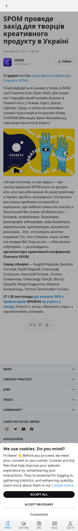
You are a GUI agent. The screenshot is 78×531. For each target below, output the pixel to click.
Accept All (39, 494)
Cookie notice (62, 485)
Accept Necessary (39, 504)
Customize (39, 514)
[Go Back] (6, 5)
